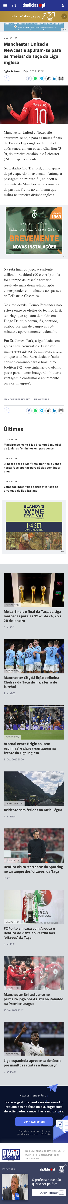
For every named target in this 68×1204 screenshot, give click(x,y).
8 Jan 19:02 (9, 693)
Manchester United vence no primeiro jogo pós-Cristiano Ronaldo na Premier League (33, 998)
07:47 (7, 878)
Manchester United (17, 399)
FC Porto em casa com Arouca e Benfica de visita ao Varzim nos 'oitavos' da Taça (29, 932)
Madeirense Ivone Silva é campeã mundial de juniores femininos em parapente (32, 446)
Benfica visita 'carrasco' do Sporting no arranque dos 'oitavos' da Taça (33, 869)
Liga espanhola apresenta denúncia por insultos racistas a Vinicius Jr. (33, 1063)
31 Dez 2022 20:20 (14, 759)
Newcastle (41, 399)
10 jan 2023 (33, 71)
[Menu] (5, 5)
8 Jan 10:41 (9, 944)
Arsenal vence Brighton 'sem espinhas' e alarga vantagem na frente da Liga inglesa (30, 748)
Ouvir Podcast (49, 1192)
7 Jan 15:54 (9, 816)
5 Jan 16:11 (9, 627)
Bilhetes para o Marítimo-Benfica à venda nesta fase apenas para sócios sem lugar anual (32, 467)
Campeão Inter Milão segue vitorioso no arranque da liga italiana (31, 488)
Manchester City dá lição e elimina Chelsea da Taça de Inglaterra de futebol (31, 682)
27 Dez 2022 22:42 (14, 1010)
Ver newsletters (34, 1121)
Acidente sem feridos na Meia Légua (33, 810)
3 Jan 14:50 (9, 1072)
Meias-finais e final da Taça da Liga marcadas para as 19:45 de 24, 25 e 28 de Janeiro (32, 615)
